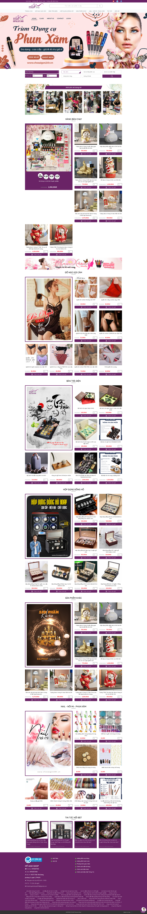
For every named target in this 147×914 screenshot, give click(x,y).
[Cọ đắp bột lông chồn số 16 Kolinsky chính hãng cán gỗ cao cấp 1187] (110, 788)
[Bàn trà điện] (49, 417)
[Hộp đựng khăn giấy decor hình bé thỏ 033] (110, 134)
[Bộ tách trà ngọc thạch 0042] (86, 396)
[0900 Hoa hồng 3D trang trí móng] (86, 755)
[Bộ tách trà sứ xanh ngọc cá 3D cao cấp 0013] (86, 429)
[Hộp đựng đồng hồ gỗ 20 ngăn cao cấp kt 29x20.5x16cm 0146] (36, 571)
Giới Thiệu (55, 858)
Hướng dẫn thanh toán (83, 861)
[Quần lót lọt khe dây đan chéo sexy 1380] (86, 321)
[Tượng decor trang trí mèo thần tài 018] (110, 201)
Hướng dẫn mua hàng (83, 858)
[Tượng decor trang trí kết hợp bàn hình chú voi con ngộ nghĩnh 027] (86, 167)
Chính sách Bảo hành (83, 869)
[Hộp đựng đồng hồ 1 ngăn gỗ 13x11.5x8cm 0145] (110, 538)
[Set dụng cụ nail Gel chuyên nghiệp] (48, 148)
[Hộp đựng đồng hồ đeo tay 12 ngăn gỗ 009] (86, 538)
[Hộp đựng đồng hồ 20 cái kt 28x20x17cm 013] (86, 571)
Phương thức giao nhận (83, 864)
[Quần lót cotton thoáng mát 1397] (86, 287)
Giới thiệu (28, 1)
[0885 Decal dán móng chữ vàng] (110, 755)
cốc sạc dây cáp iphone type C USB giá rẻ (51, 906)
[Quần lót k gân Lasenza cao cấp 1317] (36, 354)
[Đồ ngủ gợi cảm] (49, 309)
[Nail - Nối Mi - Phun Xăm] (49, 743)
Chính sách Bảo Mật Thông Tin (85, 872)
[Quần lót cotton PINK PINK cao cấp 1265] (86, 354)
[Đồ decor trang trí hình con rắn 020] (110, 167)
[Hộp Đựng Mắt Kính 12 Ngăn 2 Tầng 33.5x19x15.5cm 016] (110, 571)
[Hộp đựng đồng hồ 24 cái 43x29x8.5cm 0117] (110, 504)
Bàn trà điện (53, 11)
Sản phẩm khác (81, 11)
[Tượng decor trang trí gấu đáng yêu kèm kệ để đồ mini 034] (86, 134)
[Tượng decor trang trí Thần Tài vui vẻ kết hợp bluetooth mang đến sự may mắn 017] (36, 234)
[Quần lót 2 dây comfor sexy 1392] (110, 287)
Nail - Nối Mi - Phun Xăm (97, 11)
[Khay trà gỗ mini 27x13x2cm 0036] (61, 463)
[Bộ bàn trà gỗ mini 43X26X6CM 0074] (110, 429)
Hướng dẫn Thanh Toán (38, 1)
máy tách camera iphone (41, 908)
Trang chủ (28, 11)
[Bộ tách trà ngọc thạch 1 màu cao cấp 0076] (110, 396)
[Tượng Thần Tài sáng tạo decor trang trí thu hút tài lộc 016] (61, 234)
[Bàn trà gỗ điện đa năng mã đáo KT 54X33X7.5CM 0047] (86, 463)
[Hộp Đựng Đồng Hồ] (49, 526)
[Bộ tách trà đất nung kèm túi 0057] (36, 463)
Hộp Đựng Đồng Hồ (66, 11)
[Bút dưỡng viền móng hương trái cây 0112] (86, 721)
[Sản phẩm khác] (49, 635)
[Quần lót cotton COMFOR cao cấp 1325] (110, 321)
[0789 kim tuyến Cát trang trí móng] (110, 721)
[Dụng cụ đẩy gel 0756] (36, 788)
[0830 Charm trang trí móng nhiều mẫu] (61, 788)
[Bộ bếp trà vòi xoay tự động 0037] (110, 463)
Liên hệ (117, 11)
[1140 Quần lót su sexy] (110, 354)
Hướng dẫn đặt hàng (52, 1)
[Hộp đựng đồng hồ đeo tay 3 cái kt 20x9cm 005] (61, 571)
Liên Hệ (55, 861)
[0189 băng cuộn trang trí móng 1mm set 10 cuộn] (86, 788)
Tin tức (109, 11)
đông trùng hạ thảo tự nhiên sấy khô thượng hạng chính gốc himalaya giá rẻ (87, 906)
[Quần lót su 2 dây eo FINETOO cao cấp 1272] (61, 354)
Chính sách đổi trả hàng (83, 866)
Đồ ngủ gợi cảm (40, 11)
